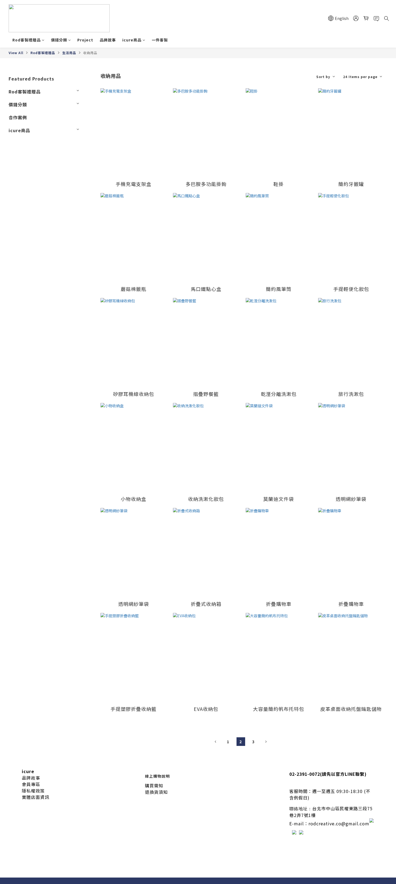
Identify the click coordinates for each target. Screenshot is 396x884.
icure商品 (131, 40)
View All (16, 52)
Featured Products (31, 78)
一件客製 (160, 40)
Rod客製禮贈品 (26, 40)
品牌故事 (108, 40)
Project (85, 40)
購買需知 (154, 785)
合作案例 (18, 117)
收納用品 (90, 52)
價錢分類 (59, 40)
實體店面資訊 (35, 797)
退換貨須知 (156, 792)
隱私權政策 (33, 790)
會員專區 (31, 784)
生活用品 (69, 52)
